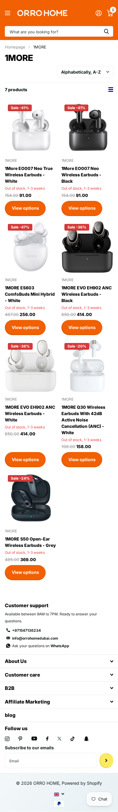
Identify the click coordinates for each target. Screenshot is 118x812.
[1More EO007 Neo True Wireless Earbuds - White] (31, 127)
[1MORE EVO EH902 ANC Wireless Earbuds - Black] (87, 247)
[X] (59, 738)
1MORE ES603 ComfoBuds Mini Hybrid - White (30, 294)
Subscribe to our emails (29, 747)
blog (10, 715)
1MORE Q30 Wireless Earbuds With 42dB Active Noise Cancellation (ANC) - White (83, 419)
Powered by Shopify (82, 783)
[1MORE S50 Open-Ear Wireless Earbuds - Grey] (31, 498)
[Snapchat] (86, 739)
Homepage (15, 47)
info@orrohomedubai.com (35, 638)
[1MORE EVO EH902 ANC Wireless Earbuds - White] (31, 366)
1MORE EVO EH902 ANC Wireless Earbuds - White (30, 413)
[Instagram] (7, 739)
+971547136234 (26, 630)
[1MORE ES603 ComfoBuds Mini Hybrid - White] (31, 247)
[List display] (110, 90)
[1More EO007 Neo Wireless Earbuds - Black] (87, 127)
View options (25, 208)
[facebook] (47, 739)
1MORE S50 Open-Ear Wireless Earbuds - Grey (30, 542)
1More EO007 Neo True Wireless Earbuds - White (29, 175)
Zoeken (106, 31)
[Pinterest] (20, 739)
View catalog (8, 13)
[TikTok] (72, 739)
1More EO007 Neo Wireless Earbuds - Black (81, 175)
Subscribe (106, 760)
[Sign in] (98, 13)
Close (59, 661)
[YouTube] (34, 739)
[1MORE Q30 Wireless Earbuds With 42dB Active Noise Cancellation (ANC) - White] (87, 366)
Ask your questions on (40, 646)
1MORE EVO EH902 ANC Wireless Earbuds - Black (86, 294)
